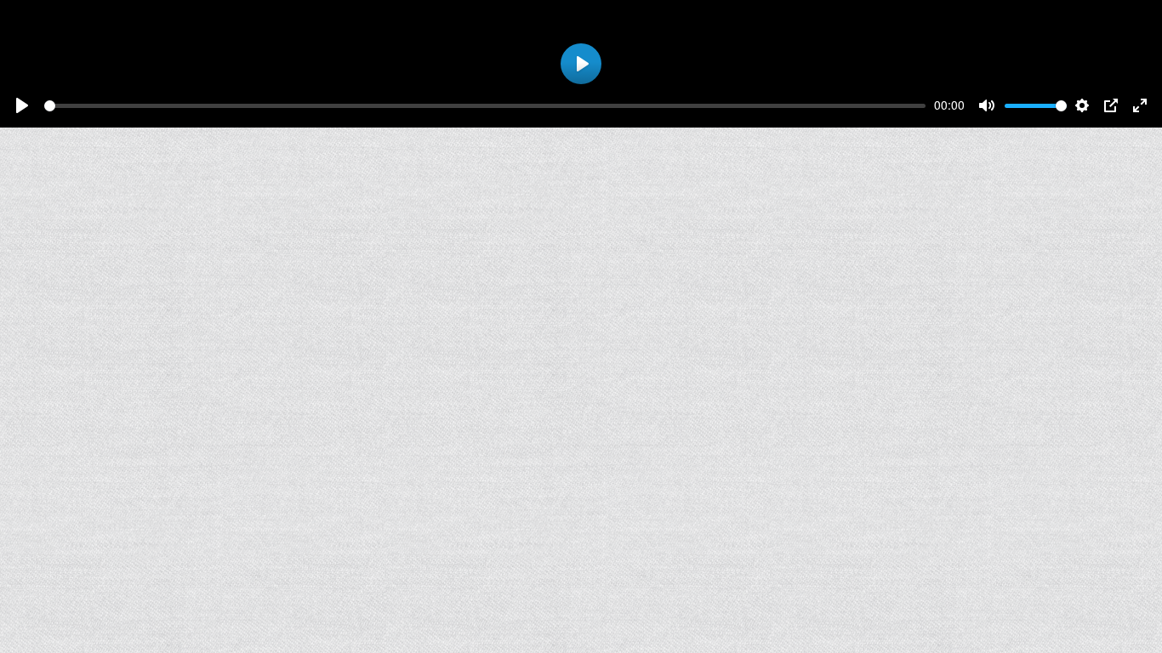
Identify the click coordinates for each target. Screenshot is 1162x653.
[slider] (485, 106)
